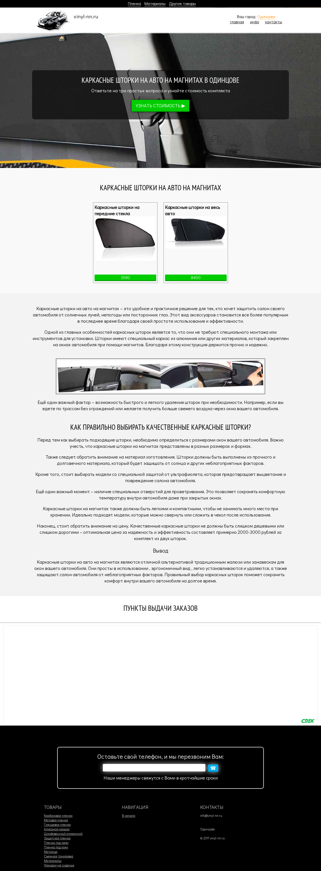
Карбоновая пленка (58, 815)
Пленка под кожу (56, 847)
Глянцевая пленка (57, 824)
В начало (128, 815)
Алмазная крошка (56, 829)
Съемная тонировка (58, 856)
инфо (254, 21)
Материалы (155, 3)
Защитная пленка (57, 838)
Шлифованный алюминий (63, 833)
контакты (273, 21)
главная (237, 21)
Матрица (50, 851)
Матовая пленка (56, 820)
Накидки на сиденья (59, 865)
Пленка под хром (56, 842)
